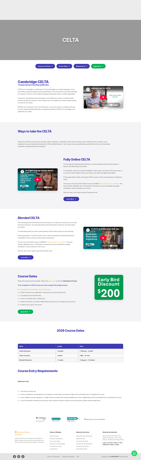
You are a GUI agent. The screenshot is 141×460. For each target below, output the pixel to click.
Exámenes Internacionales (84, 436)
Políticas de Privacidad (68, 456)
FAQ (78, 456)
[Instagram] (18, 456)
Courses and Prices (44, 66)
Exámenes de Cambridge (57, 444)
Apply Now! (97, 66)
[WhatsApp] (22, 456)
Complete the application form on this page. (35, 289)
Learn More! (70, 199)
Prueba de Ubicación (82, 446)
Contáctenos (53, 449)
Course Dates (63, 66)
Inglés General (80, 438)
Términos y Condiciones (53, 456)
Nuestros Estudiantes (56, 438)
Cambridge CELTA (81, 449)
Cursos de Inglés (55, 441)
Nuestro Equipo (54, 436)
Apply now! (52, 281)
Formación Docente (56, 446)
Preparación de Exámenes (84, 444)
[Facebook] (14, 456)
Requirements (80, 66)
